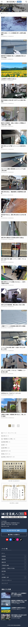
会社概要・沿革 (5, 577)
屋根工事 (4, 562)
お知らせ (6, 435)
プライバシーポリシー (7, 580)
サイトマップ (5, 583)
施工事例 (6, 447)
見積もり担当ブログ (9, 456)
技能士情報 (6, 441)
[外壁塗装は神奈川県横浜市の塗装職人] (14, 1)
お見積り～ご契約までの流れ (8, 568)
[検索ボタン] (26, 1)
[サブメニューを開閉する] (25, 556)
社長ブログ (7, 450)
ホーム (3, 553)
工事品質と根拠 (5, 565)
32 (18, 425)
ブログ (3, 574)
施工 (5, 444)
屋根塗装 (4, 559)
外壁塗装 (4, 556)
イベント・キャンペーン (9, 432)
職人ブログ (6, 453)
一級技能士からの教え (9, 438)
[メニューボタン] (1, 1)
